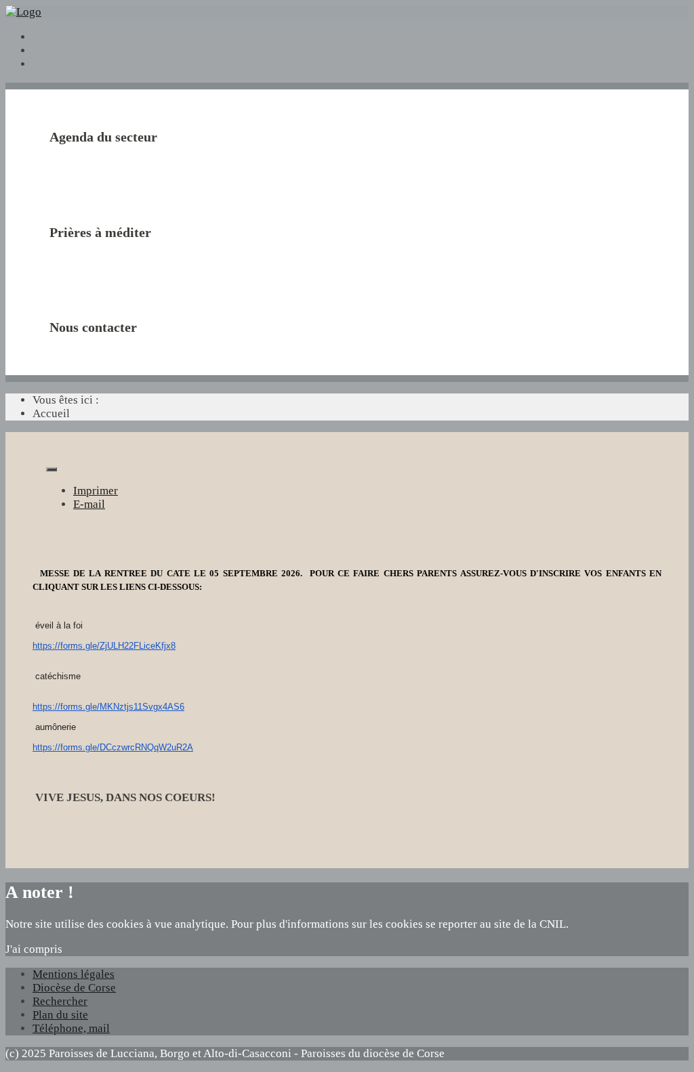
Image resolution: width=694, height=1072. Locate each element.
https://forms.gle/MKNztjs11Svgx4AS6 (108, 707)
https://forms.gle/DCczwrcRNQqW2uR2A (113, 747)
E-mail (89, 504)
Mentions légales (74, 974)
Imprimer (95, 490)
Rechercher (60, 1001)
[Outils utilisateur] (51, 469)
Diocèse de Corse (74, 987)
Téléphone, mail (71, 1028)
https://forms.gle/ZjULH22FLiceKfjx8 (104, 646)
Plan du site (60, 1014)
